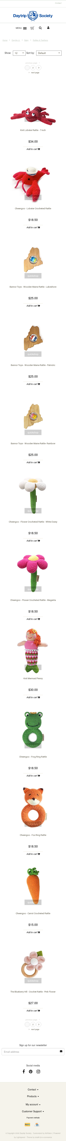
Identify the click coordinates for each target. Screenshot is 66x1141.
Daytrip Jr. (16, 40)
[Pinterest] (30, 1071)
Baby (26, 40)
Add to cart (32, 149)
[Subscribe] (61, 1050)
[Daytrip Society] (33, 16)
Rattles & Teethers (40, 40)
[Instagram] (38, 1071)
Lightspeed (20, 1137)
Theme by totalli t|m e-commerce (39, 1137)
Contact (58, 3)
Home (5, 40)
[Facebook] (24, 1071)
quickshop (33, 119)
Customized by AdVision (42, 1133)
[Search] (40, 28)
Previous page (31, 62)
